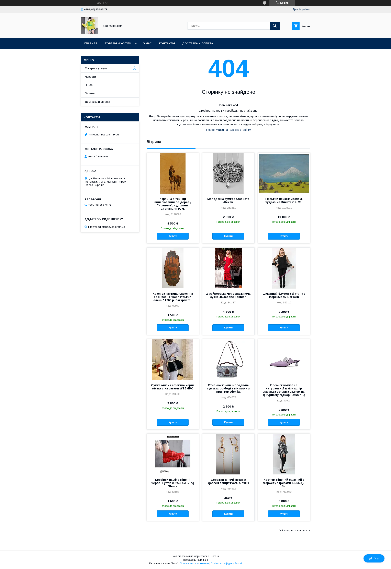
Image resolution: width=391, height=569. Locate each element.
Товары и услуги (118, 43)
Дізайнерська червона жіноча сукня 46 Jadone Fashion (228, 295)
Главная (90, 43)
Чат (377, 558)
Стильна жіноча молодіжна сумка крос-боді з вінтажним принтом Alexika (228, 388)
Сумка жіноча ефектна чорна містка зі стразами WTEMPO (172, 387)
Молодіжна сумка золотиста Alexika (228, 200)
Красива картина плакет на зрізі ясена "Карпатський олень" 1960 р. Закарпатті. (173, 297)
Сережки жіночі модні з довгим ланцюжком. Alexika (228, 481)
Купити (173, 236)
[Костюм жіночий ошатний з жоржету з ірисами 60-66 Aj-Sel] (284, 454)
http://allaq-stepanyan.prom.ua (106, 226)
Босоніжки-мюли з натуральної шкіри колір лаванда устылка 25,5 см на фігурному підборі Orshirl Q (284, 390)
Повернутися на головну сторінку (228, 129)
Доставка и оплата (197, 43)
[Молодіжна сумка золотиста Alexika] (228, 173)
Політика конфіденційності (226, 563)
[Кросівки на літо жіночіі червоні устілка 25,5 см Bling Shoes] (173, 454)
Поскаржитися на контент (194, 563)
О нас (147, 43)
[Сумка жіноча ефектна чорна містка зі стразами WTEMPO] (173, 359)
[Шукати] (275, 26)
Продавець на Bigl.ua (195, 559)
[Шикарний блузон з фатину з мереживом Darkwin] (284, 268)
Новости (90, 76)
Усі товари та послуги (293, 530)
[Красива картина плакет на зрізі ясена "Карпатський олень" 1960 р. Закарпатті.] (173, 268)
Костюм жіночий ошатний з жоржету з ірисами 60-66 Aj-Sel (283, 483)
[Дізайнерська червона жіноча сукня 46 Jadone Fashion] (228, 268)
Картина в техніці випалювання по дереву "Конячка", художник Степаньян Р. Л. (172, 203)
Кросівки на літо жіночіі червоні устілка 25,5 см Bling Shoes (172, 483)
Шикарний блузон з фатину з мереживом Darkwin (283, 295)
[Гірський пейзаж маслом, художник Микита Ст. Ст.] (284, 173)
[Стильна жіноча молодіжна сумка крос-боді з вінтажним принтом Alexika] (228, 359)
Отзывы (90, 93)
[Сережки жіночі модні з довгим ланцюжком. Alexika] (228, 454)
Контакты (167, 43)
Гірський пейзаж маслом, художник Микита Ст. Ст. (284, 200)
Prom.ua (215, 556)
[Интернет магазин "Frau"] (89, 33)
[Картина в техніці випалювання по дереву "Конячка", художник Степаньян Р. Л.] (173, 173)
